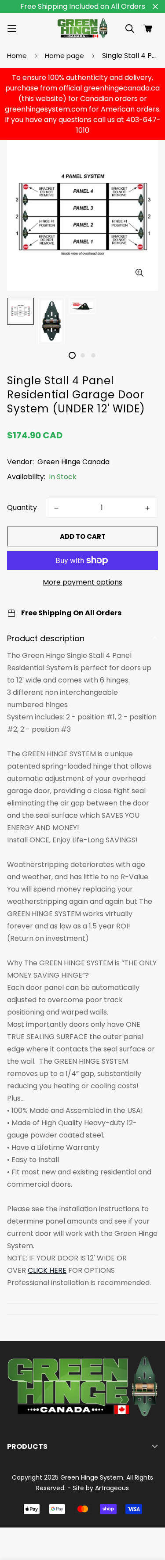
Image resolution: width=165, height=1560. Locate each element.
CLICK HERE (47, 1270)
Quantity (22, 507)
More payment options (82, 582)
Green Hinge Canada (73, 462)
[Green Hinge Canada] (82, 28)
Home (17, 55)
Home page (64, 55)
